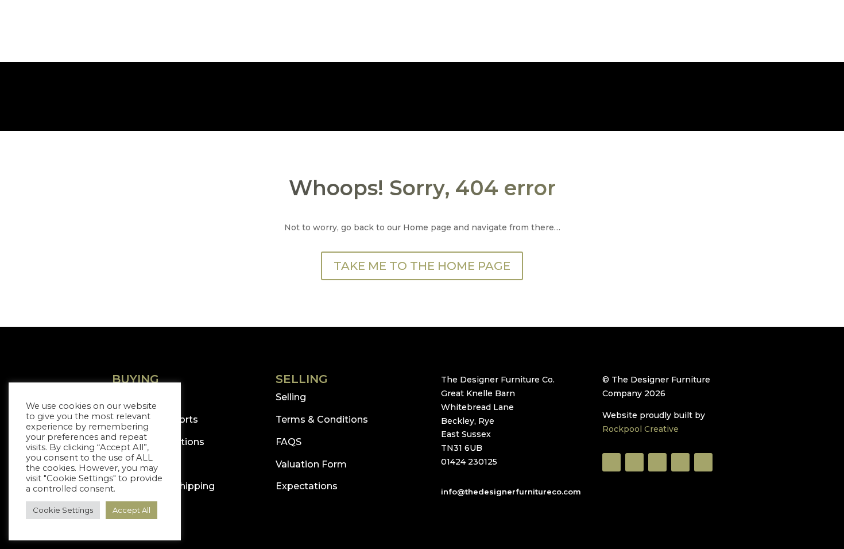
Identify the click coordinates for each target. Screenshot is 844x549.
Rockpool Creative (640, 429)
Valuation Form (311, 464)
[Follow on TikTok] (634, 462)
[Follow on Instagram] (680, 462)
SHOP (194, 68)
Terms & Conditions (322, 419)
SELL (233, 68)
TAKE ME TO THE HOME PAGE (422, 266)
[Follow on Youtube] (657, 462)
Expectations (307, 486)
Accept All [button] (131, 510)
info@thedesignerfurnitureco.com (100, 22)
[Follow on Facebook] (611, 462)
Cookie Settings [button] (63, 510)
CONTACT (659, 68)
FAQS (288, 441)
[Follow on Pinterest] (703, 462)
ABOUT (604, 68)
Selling (291, 397)
